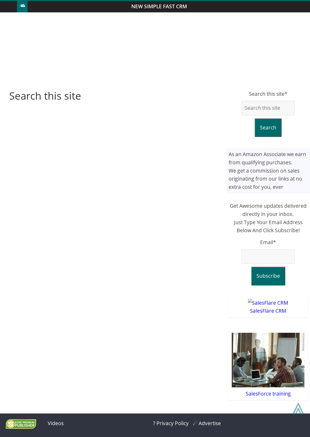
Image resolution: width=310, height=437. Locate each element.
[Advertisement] (155, 51)
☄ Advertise (207, 423)
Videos (56, 423)
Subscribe (268, 275)
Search (268, 127)
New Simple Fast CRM (159, 6)
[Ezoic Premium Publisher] (21, 426)
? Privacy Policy (171, 423)
